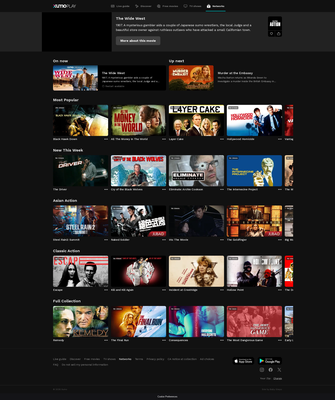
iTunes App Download (243, 361)
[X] (279, 369)
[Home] (64, 6)
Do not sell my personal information (85, 364)
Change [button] (277, 378)
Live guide (123, 6)
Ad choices (207, 359)
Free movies (170, 6)
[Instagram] (262, 369)
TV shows (195, 6)
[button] (138, 40)
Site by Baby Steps (272, 389)
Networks (218, 6)
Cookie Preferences (167, 396)
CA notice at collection (182, 359)
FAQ (55, 364)
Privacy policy (155, 359)
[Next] (282, 119)
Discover (146, 6)
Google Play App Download (270, 361)
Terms (139, 359)
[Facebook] (270, 369)
